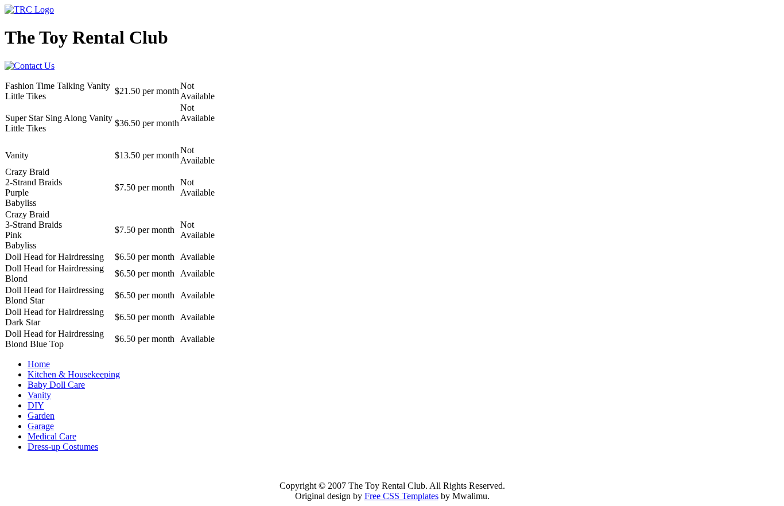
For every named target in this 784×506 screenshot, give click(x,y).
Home (39, 364)
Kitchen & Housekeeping (74, 374)
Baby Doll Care (56, 385)
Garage (41, 426)
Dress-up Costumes (63, 446)
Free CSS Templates (401, 496)
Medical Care (52, 436)
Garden (41, 416)
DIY (36, 405)
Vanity (39, 395)
